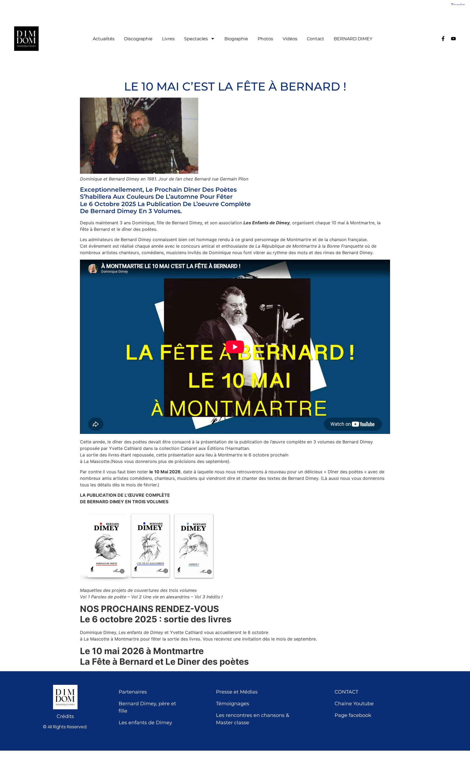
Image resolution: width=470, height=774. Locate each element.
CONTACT (346, 692)
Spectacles (196, 38)
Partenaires (133, 692)
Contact (315, 38)
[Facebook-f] (443, 38)
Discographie (138, 38)
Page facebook (353, 715)
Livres (168, 38)
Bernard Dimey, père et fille (147, 707)
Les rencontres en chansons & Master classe (252, 719)
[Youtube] (453, 38)
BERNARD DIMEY (353, 38)
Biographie (236, 38)
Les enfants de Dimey (145, 723)
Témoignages (232, 704)
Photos (265, 38)
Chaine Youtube (354, 704)
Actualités (104, 38)
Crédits (65, 716)
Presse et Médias (237, 692)
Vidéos (290, 38)
